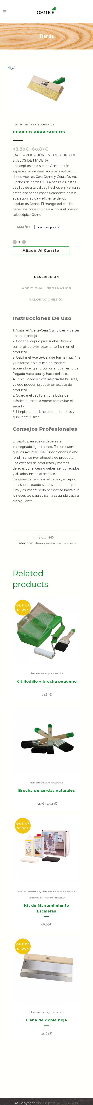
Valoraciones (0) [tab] (46, 299)
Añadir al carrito (41, 250)
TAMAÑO (22, 227)
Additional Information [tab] (46, 288)
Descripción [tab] (46, 277)
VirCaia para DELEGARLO (57, 1103)
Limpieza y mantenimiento (47, 897)
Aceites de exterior (28, 891)
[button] (42, 68)
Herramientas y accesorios (33, 124)
